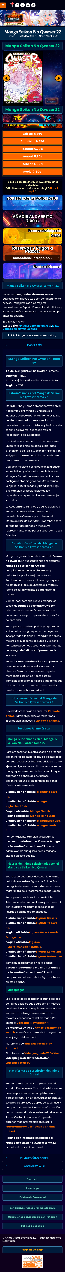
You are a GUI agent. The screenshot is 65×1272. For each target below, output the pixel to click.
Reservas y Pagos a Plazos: (32, 250)
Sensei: (32, 164)
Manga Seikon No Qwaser (35, 326)
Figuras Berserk (46, 918)
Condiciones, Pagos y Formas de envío (32, 1208)
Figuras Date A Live (49, 956)
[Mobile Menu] (3, 5)
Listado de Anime (47, 721)
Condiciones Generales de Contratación (32, 1217)
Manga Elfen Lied (48, 821)
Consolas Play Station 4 (33, 1023)
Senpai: (32, 156)
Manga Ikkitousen (42, 816)
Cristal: (32, 134)
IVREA (55, 326)
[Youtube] (28, 5)
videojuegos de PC (18, 1063)
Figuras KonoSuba (48, 951)
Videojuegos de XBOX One (41, 1053)
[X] (22, 5)
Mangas (8, 329)
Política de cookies (32, 1226)
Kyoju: (32, 172)
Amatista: (32, 141)
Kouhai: (32, 149)
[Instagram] (33, 5)
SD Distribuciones (25, 329)
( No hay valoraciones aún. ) (39, 335)
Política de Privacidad (32, 1197)
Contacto (32, 1179)
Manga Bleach (40, 811)
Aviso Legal (32, 1188)
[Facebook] (17, 5)
